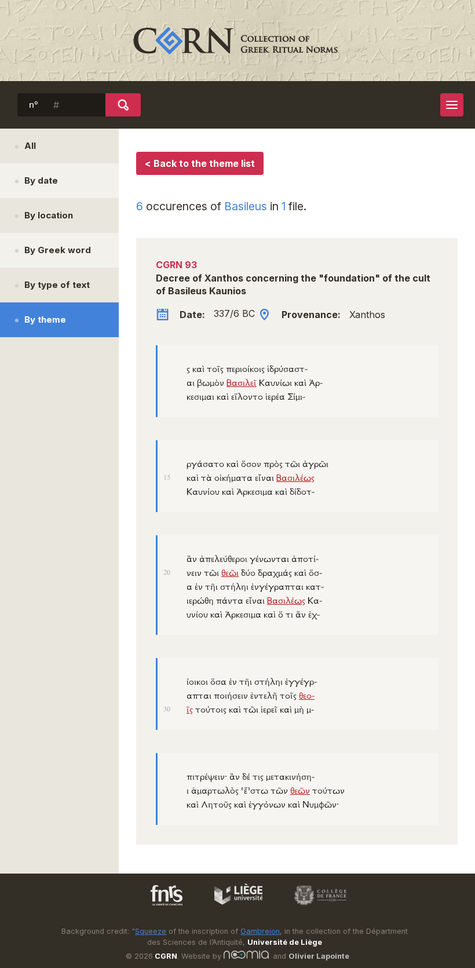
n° (33, 104)
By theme (45, 319)
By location (48, 215)
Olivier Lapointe (318, 956)
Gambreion (260, 931)
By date (41, 180)
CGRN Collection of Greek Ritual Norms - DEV (237, 40)
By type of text (57, 284)
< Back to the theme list (200, 163)
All (30, 145)
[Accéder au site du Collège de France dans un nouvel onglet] (315, 907)
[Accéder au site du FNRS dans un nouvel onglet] (155, 907)
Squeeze (150, 931)
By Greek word (57, 249)
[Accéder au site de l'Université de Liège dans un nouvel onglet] (232, 907)
